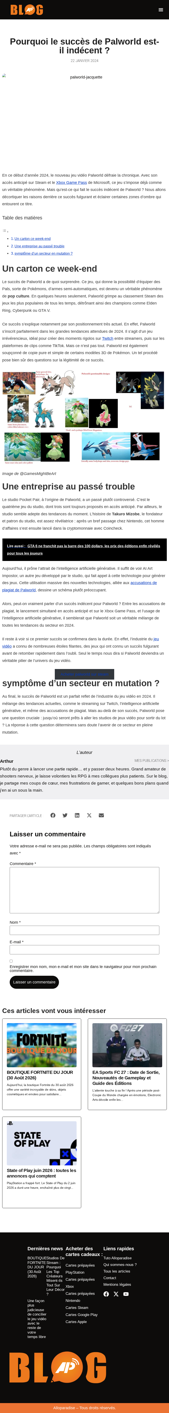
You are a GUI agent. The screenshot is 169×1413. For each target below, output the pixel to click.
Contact (109, 1278)
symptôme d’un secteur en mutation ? (44, 253)
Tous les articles (116, 1271)
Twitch (107, 338)
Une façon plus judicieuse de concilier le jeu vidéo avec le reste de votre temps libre (37, 1319)
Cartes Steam (77, 1308)
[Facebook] (106, 1294)
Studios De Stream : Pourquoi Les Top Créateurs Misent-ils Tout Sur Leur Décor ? (55, 1276)
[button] (161, 9)
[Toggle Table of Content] (5, 231)
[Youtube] (126, 1294)
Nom (15, 922)
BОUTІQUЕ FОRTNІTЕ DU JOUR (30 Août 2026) (37, 1267)
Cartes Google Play (82, 1315)
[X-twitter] (116, 1294)
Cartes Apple (76, 1322)
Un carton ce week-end (33, 239)
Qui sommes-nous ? (120, 1265)
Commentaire (23, 864)
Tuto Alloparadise (117, 1258)
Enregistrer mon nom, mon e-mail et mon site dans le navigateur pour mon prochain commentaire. (83, 969)
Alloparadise (64, 1408)
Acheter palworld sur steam (84, 674)
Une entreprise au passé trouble (39, 246)
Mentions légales (117, 1284)
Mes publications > (152, 761)
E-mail (17, 942)
